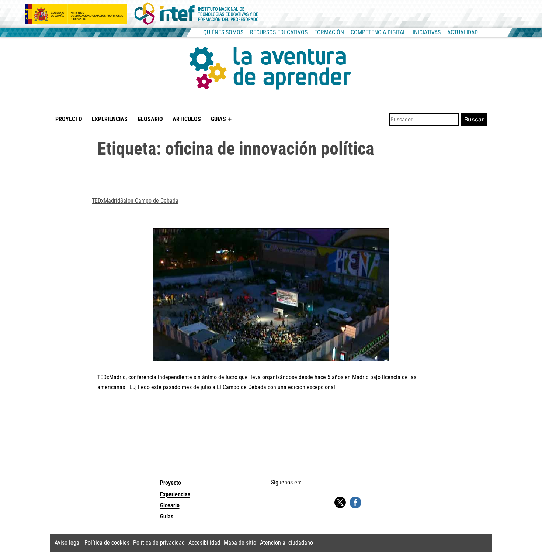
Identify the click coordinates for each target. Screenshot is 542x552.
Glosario (150, 119)
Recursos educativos (279, 32)
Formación (329, 32)
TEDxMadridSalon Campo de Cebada (135, 200)
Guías (218, 119)
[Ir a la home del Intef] (196, 14)
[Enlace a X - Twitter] (340, 503)
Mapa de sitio (240, 542)
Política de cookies (106, 542)
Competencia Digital (378, 32)
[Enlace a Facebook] (355, 502)
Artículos (187, 119)
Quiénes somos (223, 32)
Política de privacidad (159, 542)
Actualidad (462, 32)
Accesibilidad (204, 542)
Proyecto (68, 119)
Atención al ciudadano (286, 542)
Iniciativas (427, 32)
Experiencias (110, 119)
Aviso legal (68, 542)
